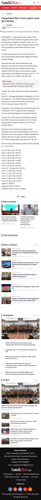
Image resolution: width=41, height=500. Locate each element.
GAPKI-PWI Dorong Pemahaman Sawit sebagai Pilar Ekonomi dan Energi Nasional (20, 344)
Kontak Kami (21, 480)
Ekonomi (23, 7)
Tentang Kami (8, 474)
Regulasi (33, 7)
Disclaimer (25, 477)
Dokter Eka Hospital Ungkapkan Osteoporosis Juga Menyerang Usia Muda (25, 253)
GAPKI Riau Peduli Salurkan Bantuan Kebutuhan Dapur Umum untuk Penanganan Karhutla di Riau (20, 365)
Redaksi (9, 25)
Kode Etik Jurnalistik (11, 477)
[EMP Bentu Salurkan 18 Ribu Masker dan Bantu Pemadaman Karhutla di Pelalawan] (5, 441)
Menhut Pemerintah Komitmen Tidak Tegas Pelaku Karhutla (20, 358)
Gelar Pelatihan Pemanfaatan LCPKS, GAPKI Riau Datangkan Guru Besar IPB (25, 264)
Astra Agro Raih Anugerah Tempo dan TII (25, 287)
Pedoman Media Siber (31, 474)
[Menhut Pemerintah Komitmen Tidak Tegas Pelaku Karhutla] (5, 423)
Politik (14, 7)
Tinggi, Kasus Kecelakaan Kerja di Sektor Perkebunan (24, 275)
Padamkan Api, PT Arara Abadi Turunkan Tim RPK (21, 351)
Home (6, 7)
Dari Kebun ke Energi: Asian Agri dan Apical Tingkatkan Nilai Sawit (9, 219)
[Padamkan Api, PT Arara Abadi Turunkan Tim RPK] (5, 416)
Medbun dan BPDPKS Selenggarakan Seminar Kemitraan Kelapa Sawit (25, 299)
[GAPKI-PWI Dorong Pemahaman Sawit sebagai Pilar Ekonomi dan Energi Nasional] (20, 328)
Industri (9, 14)
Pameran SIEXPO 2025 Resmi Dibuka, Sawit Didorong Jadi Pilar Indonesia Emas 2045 (18, 85)
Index (35, 202)
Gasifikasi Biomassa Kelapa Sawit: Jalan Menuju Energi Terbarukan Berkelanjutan (27, 221)
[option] (10, 215)
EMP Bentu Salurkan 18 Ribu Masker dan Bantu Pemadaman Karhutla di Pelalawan (20, 373)
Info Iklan (34, 477)
